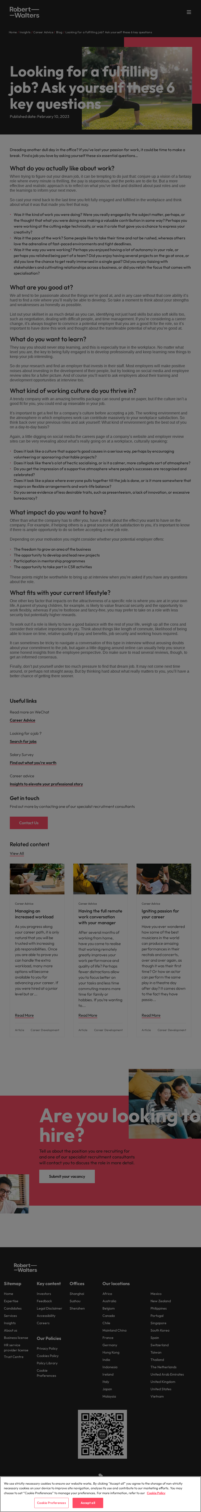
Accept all (88, 1503)
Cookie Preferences (51, 1503)
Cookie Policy (156, 1493)
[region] (100, 1494)
